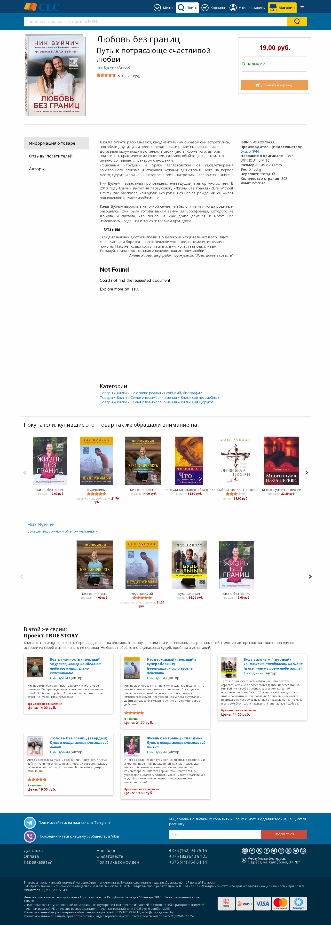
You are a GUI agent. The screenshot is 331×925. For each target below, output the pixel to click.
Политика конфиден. (118, 862)
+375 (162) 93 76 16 (188, 850)
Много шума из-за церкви (281, 489)
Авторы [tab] (37, 169)
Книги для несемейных (200, 397)
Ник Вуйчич (106, 67)
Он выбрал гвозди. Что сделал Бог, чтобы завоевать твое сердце (235, 489)
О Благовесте (109, 856)
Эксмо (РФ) (250, 151)
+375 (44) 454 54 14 (188, 862)
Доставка (33, 850)
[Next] (306, 472)
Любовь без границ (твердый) (79, 742)
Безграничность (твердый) (76, 666)
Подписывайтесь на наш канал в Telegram (74, 822)
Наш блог (106, 850)
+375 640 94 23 (188, 856)
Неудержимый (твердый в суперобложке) (172, 666)
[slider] (106, 75)
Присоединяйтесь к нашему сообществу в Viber (78, 836)
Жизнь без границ (50, 489)
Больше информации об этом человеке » (62, 531)
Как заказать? (38, 862)
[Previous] (25, 472)
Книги (122, 393)
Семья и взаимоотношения (154, 397)
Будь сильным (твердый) (273, 664)
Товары (106, 393)
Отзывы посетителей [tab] (51, 156)
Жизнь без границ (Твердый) (176, 742)
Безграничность (142, 489)
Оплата (31, 856)
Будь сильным (189, 593)
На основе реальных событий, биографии (166, 393)
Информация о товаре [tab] (52, 143)
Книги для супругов (197, 402)
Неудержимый (97, 489)
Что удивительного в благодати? (189, 489)
